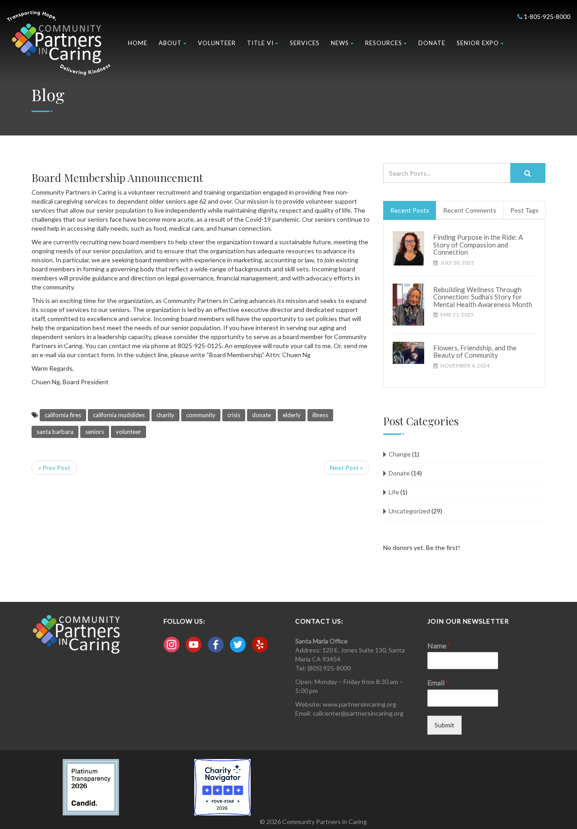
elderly (292, 415)
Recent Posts (409, 210)
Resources (383, 43)
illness (320, 415)
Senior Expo (478, 43)
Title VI (260, 43)
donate (261, 415)
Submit (444, 725)
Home (137, 43)
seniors (94, 431)
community (200, 415)
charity (165, 415)
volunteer (128, 431)
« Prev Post (54, 467)
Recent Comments (469, 210)
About (170, 43)
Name (439, 645)
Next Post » (346, 467)
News (340, 43)
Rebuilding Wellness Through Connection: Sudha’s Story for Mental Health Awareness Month (482, 296)
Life (394, 492)
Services (305, 43)
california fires (63, 415)
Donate (431, 43)
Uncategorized (409, 511)
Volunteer (217, 43)
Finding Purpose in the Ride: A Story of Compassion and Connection (478, 244)
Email (438, 682)
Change (400, 454)
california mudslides (119, 415)
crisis (233, 415)
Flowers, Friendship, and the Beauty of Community (475, 351)
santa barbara (55, 431)
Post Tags (524, 210)
